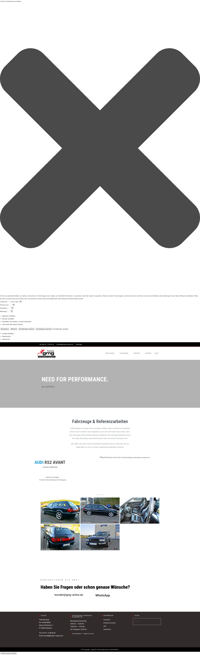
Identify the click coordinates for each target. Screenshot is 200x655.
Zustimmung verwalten (8, 653)
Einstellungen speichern (44, 329)
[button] (100, 149)
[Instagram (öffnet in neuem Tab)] (159, 344)
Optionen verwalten (8, 316)
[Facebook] (71, 637)
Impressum (6, 339)
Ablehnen (14, 329)
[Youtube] (76, 637)
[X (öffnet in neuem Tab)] (155, 344)
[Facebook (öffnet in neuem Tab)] (157, 344)
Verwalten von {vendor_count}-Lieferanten (16, 322)
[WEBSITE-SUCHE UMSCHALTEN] (162, 353)
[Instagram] (74, 637)
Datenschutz (6, 336)
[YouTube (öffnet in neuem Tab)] (161, 344)
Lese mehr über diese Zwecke (12, 324)
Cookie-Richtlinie (8, 334)
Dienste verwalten (8, 319)
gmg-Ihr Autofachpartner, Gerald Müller (105, 649)
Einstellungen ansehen (26, 329)
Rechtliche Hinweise (109, 623)
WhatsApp (79, 344)
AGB (104, 626)
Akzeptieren (5, 329)
